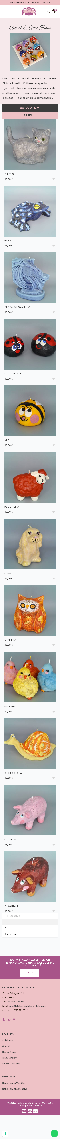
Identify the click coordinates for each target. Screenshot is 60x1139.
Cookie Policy (9, 1051)
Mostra (30, 143)
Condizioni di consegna (14, 1088)
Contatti (6, 1046)
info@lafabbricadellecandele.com (27, 1006)
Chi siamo (7, 1040)
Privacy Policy (9, 1057)
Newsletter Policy (11, 1063)
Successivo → (12, 934)
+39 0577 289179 (15, 1001)
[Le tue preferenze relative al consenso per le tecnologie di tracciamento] (5, 1134)
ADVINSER (37, 1105)
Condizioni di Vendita (13, 1082)
